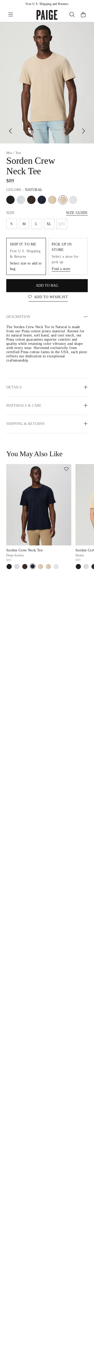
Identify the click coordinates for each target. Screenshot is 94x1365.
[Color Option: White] (73, 200)
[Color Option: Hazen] (52, 200)
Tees (18, 153)
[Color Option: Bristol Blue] (21, 200)
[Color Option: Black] (10, 200)
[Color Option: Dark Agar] (31, 200)
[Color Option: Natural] (63, 199)
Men (9, 153)
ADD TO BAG (47, 285)
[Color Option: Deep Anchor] (42, 200)
